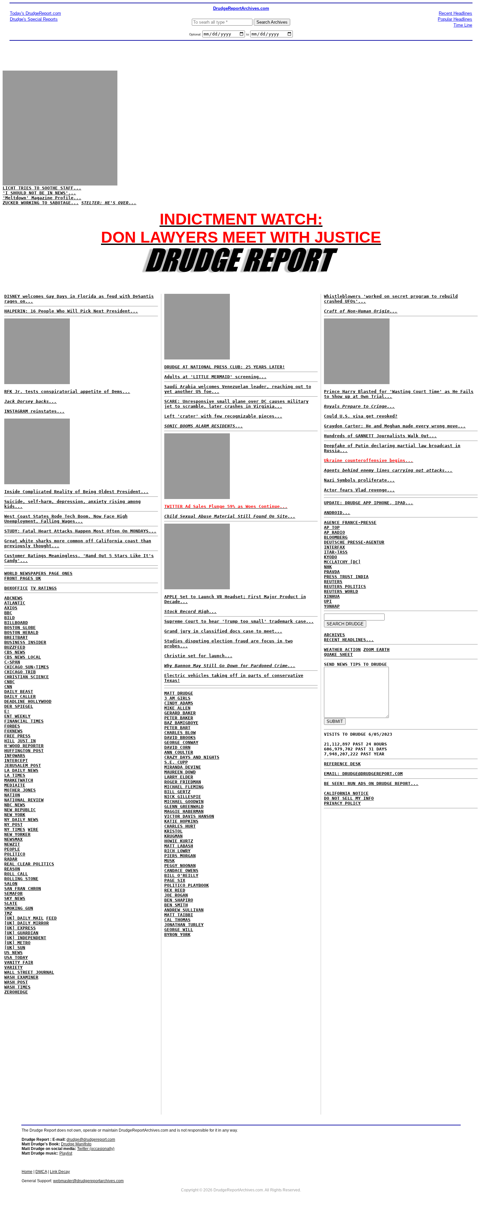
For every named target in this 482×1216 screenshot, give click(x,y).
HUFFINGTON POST (24, 750)
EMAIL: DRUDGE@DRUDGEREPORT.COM (363, 773)
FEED (51, 918)
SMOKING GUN (18, 908)
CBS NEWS (14, 652)
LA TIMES (14, 775)
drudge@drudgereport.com (91, 1139)
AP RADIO (334, 532)
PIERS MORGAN (180, 855)
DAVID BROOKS (180, 737)
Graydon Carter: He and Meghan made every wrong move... (395, 425)
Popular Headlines (455, 19)
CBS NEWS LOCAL (22, 657)
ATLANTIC (14, 602)
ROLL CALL (16, 873)
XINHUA (332, 596)
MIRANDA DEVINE (182, 767)
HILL (9, 740)
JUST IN (26, 740)
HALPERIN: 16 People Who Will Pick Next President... (71, 311)
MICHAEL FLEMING (184, 786)
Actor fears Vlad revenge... (359, 490)
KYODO (330, 556)
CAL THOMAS (177, 919)
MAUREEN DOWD (180, 772)
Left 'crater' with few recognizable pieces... (223, 416)
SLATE (10, 903)
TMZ (8, 913)
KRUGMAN (173, 836)
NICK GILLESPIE (182, 796)
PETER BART (177, 727)
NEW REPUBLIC (20, 809)
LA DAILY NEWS (21, 770)
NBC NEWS (14, 804)
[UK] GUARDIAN (21, 932)
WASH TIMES (17, 987)
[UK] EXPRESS (20, 927)
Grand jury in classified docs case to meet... (223, 631)
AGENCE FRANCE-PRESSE (350, 522)
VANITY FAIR (18, 962)
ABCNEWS (13, 598)
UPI (328, 601)
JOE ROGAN (176, 895)
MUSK (169, 860)
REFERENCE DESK (342, 763)
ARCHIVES (334, 634)
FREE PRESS (17, 735)
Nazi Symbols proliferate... (359, 480)
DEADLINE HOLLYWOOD (27, 701)
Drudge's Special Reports (34, 19)
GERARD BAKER (180, 712)
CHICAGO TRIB (20, 671)
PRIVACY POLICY (342, 803)
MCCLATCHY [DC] (342, 561)
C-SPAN (12, 662)
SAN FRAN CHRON (22, 888)
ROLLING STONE (21, 878)
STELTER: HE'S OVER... (108, 202)
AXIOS (10, 607)
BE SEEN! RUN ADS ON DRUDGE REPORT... (371, 783)
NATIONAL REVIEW (24, 799)
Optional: (195, 34)
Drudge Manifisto (76, 1144)
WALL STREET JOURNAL (29, 972)
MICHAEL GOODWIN (184, 801)
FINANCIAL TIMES (24, 721)
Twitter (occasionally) (95, 1148)
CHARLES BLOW (180, 732)
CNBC (9, 681)
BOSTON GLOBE (20, 627)
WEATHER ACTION (342, 649)
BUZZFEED (14, 647)
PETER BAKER (178, 717)
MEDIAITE (14, 785)
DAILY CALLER (20, 696)
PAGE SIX (174, 880)
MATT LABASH (178, 845)
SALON (10, 883)
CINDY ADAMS (178, 703)
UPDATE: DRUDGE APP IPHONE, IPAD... (368, 502)
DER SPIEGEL (18, 706)
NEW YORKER (17, 834)
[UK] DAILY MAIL (24, 918)
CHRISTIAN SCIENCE (26, 676)
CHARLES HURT (180, 826)
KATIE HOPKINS (181, 821)
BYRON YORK (177, 934)
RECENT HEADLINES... (349, 639)
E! (7, 711)
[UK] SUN (14, 947)
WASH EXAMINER (21, 977)
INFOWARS (14, 755)
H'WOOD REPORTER (24, 745)
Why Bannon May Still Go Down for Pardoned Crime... (229, 665)
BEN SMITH (176, 904)
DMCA (41, 1171)
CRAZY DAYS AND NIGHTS (191, 757)
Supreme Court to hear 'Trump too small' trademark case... (239, 621)
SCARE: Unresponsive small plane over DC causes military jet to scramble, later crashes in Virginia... (236, 404)
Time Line (462, 25)
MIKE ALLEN (177, 708)
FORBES (12, 726)
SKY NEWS (14, 898)
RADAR (10, 859)
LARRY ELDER (178, 776)
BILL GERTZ (177, 791)
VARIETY (13, 967)
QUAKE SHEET (338, 654)
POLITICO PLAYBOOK (186, 885)
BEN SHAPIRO (178, 900)
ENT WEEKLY (17, 716)
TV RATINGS (43, 588)
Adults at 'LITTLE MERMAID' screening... (215, 376)
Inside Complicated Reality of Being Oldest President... (76, 491)
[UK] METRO (17, 942)
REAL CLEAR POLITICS (29, 863)
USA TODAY (16, 957)
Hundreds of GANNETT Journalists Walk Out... (380, 435)
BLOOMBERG (336, 537)
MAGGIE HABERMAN (184, 811)
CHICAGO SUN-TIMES (26, 666)
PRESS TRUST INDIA (346, 576)
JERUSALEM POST (22, 765)
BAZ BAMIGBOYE (181, 722)
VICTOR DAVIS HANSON (189, 816)
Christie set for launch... (198, 655)
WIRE (33, 829)
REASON (12, 868)
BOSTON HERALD (21, 632)
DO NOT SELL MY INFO (349, 798)
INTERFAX (334, 547)
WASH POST (16, 982)
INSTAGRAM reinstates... (34, 411)
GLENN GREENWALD (184, 806)
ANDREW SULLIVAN (184, 909)
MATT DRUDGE (178, 693)
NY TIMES (14, 829)
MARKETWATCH (18, 780)
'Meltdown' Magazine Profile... (42, 197)
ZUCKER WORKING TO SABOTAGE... (41, 202)
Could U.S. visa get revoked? (360, 416)
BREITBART (16, 637)
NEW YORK (14, 814)
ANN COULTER (178, 752)
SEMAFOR (13, 893)
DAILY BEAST (18, 691)
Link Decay (60, 1171)
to (247, 34)
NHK (328, 566)
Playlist (65, 1153)
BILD (9, 617)
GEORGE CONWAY (181, 742)
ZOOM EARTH (376, 649)
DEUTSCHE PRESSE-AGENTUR (354, 542)
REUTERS (333, 581)
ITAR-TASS (336, 552)
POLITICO (14, 854)
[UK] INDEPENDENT (25, 937)
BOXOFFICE (16, 588)
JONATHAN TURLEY (184, 924)
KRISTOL (173, 831)
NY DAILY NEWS (21, 819)
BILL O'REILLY (181, 875)
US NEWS (13, 952)
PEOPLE (12, 849)
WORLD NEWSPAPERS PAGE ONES (38, 573)
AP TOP (332, 527)
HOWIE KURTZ (178, 840)
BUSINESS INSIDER (25, 642)
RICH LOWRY (177, 850)
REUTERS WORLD (341, 591)
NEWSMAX (13, 839)
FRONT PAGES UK (22, 578)
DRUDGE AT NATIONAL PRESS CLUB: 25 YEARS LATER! (224, 366)
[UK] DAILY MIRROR (26, 923)
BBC (8, 612)
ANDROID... (337, 512)
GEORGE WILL (178, 929)
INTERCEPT (16, 760)
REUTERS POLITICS (345, 586)
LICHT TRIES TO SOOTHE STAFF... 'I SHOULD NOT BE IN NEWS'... (42, 190)
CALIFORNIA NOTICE (346, 793)
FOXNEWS (13, 730)
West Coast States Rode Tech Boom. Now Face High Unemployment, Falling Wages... (66, 519)
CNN (8, 686)
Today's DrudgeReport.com (35, 13)
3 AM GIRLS (177, 698)
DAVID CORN (177, 747)
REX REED (174, 890)
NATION (12, 795)
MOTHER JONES (20, 790)
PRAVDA (332, 571)
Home (27, 1171)
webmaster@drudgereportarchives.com (88, 1181)
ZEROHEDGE (16, 991)
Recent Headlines (455, 13)
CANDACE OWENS (181, 870)
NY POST (13, 824)
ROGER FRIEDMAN (182, 781)
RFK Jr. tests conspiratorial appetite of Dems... (67, 391)
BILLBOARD (16, 622)
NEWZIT (12, 844)
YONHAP (332, 606)
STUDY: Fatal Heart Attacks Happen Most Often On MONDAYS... (80, 531)
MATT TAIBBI (178, 914)
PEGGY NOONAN (180, 865)
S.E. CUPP (176, 762)
